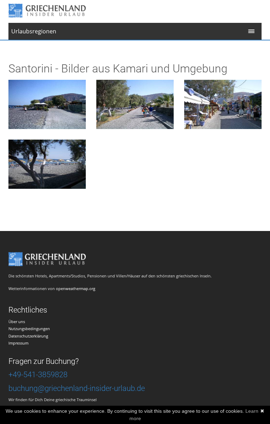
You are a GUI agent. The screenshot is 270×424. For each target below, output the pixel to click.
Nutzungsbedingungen (29, 328)
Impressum (18, 343)
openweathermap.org (75, 288)
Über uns (16, 321)
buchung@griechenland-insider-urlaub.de (76, 388)
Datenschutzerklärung (28, 336)
